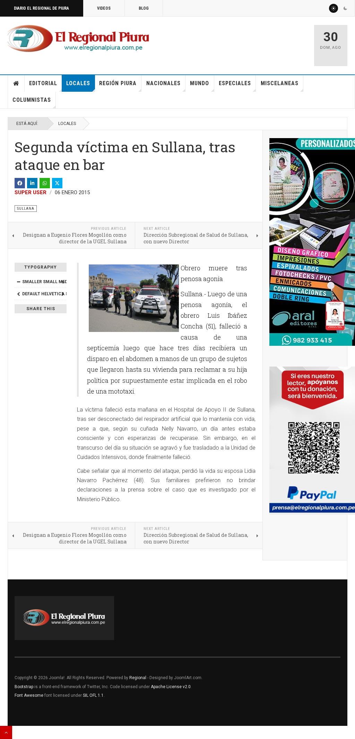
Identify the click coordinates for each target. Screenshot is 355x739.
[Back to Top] (6, 732)
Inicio (16, 83)
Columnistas (31, 100)
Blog (144, 8)
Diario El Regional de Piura (41, 8)
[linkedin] (32, 183)
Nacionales (163, 83)
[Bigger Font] (63, 282)
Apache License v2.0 (171, 686)
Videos (104, 8)
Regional (137, 677)
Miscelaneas (279, 83)
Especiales (235, 83)
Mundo (199, 83)
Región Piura (118, 83)
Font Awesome (29, 695)
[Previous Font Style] (18, 294)
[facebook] (20, 183)
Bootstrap (24, 686)
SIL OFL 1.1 (93, 695)
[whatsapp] (45, 183)
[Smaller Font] (18, 282)
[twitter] (57, 183)
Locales (78, 83)
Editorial (43, 83)
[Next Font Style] (63, 294)
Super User (30, 192)
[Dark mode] (345, 8)
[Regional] (78, 39)
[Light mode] (333, 8)
